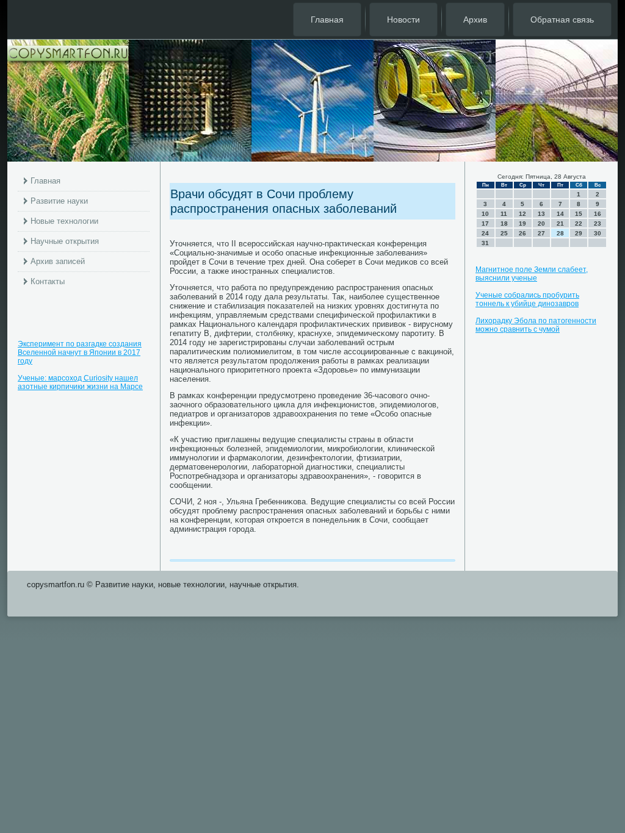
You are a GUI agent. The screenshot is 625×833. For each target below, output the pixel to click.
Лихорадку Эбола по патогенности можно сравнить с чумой (535, 325)
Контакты (48, 281)
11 (503, 213)
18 (504, 223)
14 (560, 213)
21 (560, 223)
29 (578, 233)
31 (485, 243)
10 (485, 213)
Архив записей (58, 261)
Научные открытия (65, 241)
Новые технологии (64, 221)
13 (541, 213)
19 (522, 223)
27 (541, 233)
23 (597, 223)
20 (541, 223)
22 (578, 223)
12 (522, 213)
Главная (327, 19)
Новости (403, 19)
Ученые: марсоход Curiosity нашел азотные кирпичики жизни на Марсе (80, 382)
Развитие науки (59, 201)
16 (597, 213)
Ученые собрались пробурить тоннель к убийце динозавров (527, 299)
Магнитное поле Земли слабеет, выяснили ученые (531, 273)
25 (504, 233)
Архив (475, 19)
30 (597, 233)
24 (485, 233)
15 (578, 213)
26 (522, 233)
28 (560, 233)
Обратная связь (562, 19)
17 (485, 223)
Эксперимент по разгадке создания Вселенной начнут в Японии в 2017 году (80, 352)
